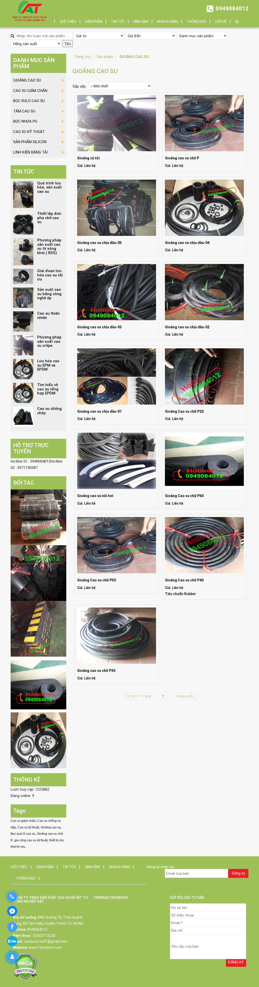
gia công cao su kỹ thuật (31, 840)
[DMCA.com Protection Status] (25, 966)
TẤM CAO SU (24, 111)
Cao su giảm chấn (23, 821)
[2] (38, 573)
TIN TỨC (118, 22)
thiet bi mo (18, 846)
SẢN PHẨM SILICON (30, 142)
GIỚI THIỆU (68, 22)
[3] (38, 628)
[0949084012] (12, 897)
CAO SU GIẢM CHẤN (30, 90)
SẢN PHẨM (93, 22)
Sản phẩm (105, 56)
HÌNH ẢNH (140, 22)
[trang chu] (51, 19)
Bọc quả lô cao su (23, 834)
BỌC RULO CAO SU (29, 101)
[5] (38, 740)
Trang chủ (82, 56)
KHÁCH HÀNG (167, 22)
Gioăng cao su (51, 827)
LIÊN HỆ (221, 22)
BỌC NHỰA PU (25, 121)
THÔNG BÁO (196, 22)
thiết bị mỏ (56, 840)
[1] (38, 517)
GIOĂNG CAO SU (134, 56)
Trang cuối (184, 696)
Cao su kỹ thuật (28, 827)
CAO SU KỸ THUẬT (29, 131)
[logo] (29, 11)
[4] (38, 684)
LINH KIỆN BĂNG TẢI (30, 152)
